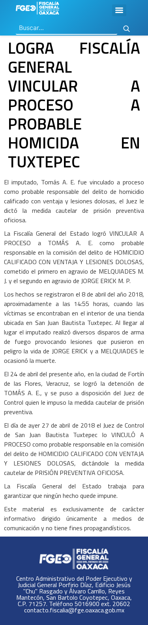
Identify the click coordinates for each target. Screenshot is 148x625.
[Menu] (119, 10)
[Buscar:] (66, 28)
